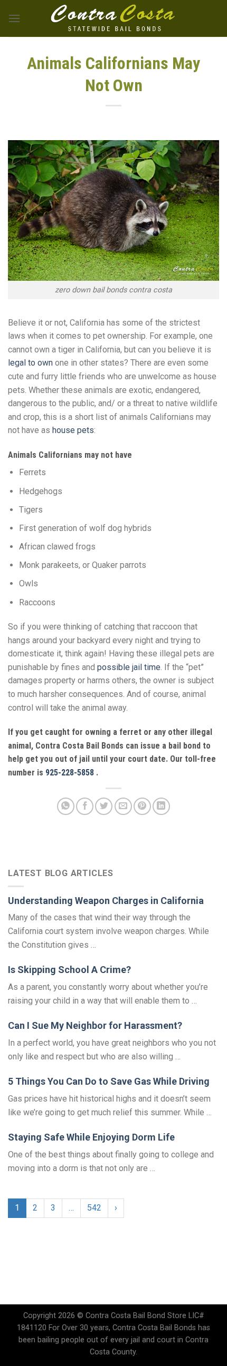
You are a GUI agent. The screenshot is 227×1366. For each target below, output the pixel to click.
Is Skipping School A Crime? (69, 969)
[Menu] (14, 18)
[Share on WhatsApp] (65, 806)
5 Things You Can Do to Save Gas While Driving (109, 1081)
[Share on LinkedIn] (161, 806)
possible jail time (128, 667)
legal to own (30, 363)
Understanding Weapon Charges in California (106, 900)
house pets (73, 430)
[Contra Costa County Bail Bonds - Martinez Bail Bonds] (114, 18)
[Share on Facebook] (84, 806)
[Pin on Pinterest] (142, 806)
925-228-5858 (70, 773)
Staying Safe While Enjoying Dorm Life (91, 1137)
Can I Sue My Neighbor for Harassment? (95, 1025)
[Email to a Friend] (123, 806)
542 (94, 1208)
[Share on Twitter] (103, 806)
